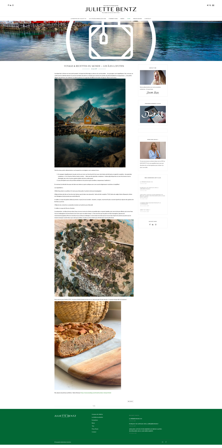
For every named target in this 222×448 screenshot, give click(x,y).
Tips (128, 18)
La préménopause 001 (146, 181)
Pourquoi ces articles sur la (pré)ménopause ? (149, 188)
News (122, 18)
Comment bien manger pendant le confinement (150, 203)
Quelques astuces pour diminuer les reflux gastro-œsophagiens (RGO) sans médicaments (152, 196)
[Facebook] (149, 224)
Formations (113, 18)
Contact (148, 18)
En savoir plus (149, 89)
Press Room (137, 18)
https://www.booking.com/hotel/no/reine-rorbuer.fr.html (96, 392)
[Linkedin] (10, 5)
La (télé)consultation (97, 18)
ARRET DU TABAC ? (145, 209)
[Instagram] (13, 5)
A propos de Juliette (78, 18)
